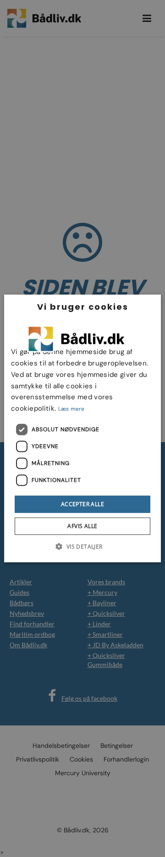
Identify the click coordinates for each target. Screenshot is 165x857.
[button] (82, 546)
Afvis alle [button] (82, 526)
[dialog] (82, 428)
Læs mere (71, 409)
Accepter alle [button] (82, 504)
